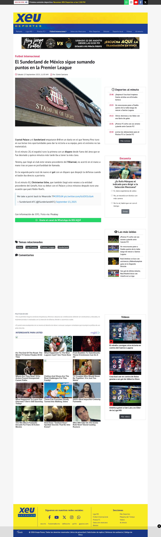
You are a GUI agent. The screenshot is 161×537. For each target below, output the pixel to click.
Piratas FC (41, 31)
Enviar (125, 211)
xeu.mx (43, 523)
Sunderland (63, 247)
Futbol (19, 247)
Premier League (48, 247)
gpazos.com (83, 523)
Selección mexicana (100, 522)
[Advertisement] (58, 286)
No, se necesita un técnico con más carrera (125, 197)
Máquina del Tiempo (127, 517)
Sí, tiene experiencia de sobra (125, 191)
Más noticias (125, 141)
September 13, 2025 (66, 201)
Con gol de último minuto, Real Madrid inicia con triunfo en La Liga (130, 273)
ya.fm (74, 523)
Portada (19, 31)
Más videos (125, 416)
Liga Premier (31, 247)
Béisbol (106, 31)
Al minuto (139, 31)
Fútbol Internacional (58, 31)
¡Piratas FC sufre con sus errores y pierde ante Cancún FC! (129, 239)
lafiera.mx (66, 523)
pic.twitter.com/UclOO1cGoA (78, 196)
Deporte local (118, 31)
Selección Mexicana (78, 31)
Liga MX (29, 31)
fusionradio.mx (54, 523)
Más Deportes (94, 31)
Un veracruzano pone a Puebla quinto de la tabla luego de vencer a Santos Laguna (126, 107)
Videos (129, 31)
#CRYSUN (58, 196)
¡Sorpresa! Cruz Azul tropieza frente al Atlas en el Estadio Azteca (126, 97)
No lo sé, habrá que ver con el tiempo (125, 204)
